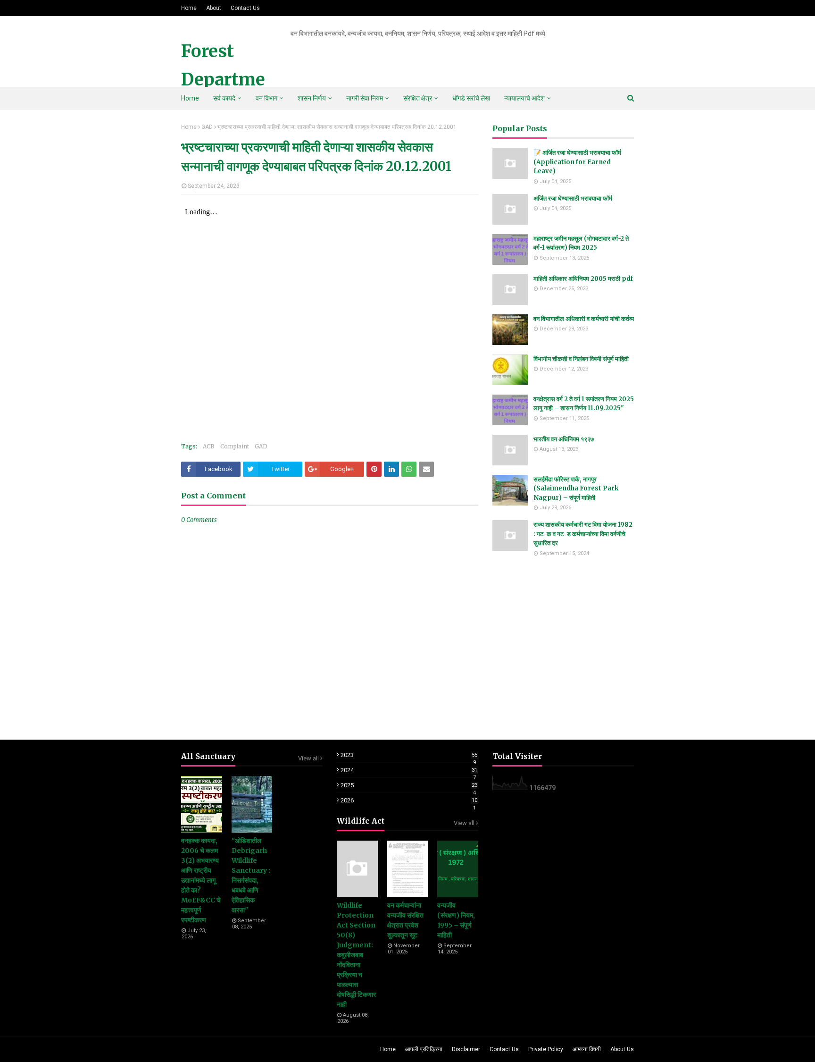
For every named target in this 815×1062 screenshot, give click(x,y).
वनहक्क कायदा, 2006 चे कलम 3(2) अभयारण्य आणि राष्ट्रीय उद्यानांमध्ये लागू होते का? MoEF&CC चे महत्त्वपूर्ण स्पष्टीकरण (201, 880)
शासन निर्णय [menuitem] (312, 98)
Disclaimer (466, 1049)
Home (189, 8)
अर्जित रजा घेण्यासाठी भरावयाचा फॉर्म (572, 198)
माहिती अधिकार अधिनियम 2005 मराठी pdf (583, 279)
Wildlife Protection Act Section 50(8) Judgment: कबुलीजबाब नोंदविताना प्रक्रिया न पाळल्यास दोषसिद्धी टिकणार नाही (356, 955)
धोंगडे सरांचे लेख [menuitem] (471, 98)
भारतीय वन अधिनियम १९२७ (563, 439)
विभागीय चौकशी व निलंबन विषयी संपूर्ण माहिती (581, 359)
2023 (409, 755)
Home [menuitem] (190, 98)
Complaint (234, 446)
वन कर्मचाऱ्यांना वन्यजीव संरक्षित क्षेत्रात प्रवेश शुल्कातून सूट (405, 920)
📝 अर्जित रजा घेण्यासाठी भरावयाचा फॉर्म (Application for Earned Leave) (577, 162)
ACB (209, 446)
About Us (622, 1049)
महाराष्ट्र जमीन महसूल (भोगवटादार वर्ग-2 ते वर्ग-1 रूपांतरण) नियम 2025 (581, 243)
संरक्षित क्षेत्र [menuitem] (417, 98)
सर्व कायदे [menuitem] (224, 98)
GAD (207, 127)
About (213, 8)
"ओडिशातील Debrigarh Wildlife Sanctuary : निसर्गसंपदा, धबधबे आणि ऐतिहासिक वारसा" (251, 875)
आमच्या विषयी (587, 1049)
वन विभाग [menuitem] (266, 98)
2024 (409, 770)
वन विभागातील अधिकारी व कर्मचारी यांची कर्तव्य (583, 319)
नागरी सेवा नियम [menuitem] (364, 98)
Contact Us (245, 8)
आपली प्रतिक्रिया (423, 1049)
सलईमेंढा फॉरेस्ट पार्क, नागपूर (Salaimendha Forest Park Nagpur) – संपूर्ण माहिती (575, 488)
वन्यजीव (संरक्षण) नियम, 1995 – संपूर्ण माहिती (456, 920)
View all (308, 758)
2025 (409, 785)
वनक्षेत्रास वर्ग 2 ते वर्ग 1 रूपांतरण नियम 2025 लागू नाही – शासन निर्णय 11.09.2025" (583, 404)
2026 (409, 800)
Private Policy (545, 1049)
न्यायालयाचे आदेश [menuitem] (524, 98)
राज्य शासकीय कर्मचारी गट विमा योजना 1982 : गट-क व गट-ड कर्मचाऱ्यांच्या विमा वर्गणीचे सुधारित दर (582, 534)
